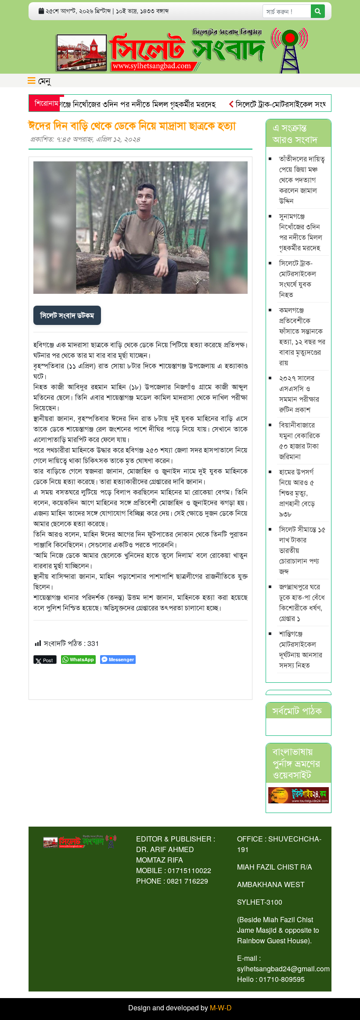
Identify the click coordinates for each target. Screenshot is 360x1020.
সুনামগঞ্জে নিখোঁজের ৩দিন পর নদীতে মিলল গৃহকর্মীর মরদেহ (115, 103)
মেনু (43, 80)
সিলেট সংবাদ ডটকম (67, 315)
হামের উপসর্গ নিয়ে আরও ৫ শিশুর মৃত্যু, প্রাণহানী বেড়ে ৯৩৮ (297, 493)
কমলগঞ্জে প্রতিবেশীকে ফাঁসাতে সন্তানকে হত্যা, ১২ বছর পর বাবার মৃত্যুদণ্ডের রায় (302, 336)
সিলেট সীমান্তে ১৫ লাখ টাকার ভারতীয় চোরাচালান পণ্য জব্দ (302, 550)
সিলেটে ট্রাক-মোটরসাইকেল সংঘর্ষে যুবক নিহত (288, 103)
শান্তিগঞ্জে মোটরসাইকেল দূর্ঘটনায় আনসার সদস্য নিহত (300, 649)
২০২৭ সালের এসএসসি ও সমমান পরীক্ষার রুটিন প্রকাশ (299, 393)
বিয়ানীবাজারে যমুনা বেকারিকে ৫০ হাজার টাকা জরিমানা (299, 440)
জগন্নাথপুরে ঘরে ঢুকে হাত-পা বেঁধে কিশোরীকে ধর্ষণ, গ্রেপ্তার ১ (302, 602)
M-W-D (221, 1007)
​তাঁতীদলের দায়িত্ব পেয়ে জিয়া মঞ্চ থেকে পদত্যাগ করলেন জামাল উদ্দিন (302, 179)
